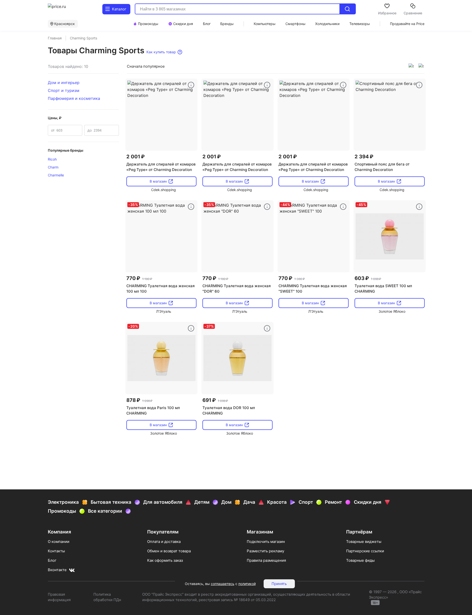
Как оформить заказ (165, 560)
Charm (53, 167)
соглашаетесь (222, 584)
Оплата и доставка (164, 541)
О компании (58, 541)
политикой (247, 584)
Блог (52, 560)
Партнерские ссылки (365, 551)
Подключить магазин (266, 541)
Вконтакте (57, 569)
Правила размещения (266, 560)
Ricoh (52, 159)
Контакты (56, 551)
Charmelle (56, 175)
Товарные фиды (360, 560)
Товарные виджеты (363, 541)
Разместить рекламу (265, 551)
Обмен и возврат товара (169, 551)
